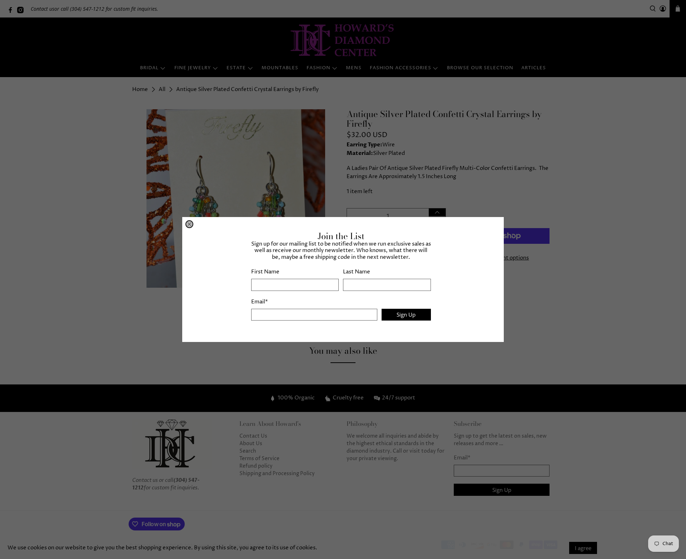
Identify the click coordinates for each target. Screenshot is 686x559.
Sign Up (406, 314)
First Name (265, 272)
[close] (189, 224)
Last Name (356, 272)
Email (259, 302)
